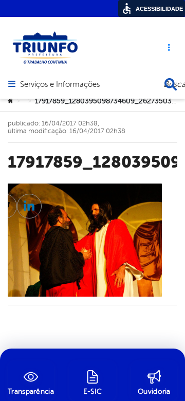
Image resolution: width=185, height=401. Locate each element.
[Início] (11, 101)
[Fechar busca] (170, 84)
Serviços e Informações (60, 85)
